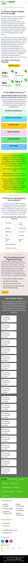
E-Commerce (13, 479)
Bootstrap (9, 181)
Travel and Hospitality (8, 492)
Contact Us (6, 526)
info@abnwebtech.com (10, 530)
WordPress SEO (13, 125)
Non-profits (5, 496)
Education (21, 479)
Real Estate (13, 483)
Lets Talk (5, 292)
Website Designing (5, 505)
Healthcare (5, 483)
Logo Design (13, 146)
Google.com (9, 162)
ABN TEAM (18, 559)
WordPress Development (13, 111)
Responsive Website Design (7, 512)
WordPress (6, 187)
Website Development (20, 505)
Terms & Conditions (18, 561)
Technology (15, 487)
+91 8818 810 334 (7, 533)
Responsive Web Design (13, 118)
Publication (19, 492)
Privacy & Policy (8, 561)
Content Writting (13, 139)
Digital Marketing (13, 132)
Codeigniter (15, 187)
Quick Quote (6, 523)
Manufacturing (6, 487)
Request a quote (14, 65)
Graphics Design (7, 509)
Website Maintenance (20, 514)
